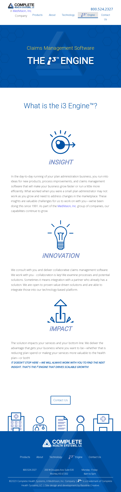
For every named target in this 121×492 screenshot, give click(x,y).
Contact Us (105, 17)
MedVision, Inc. (22, 11)
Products (37, 14)
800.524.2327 (102, 9)
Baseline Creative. (90, 485)
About (52, 14)
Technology (68, 14)
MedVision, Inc (67, 206)
